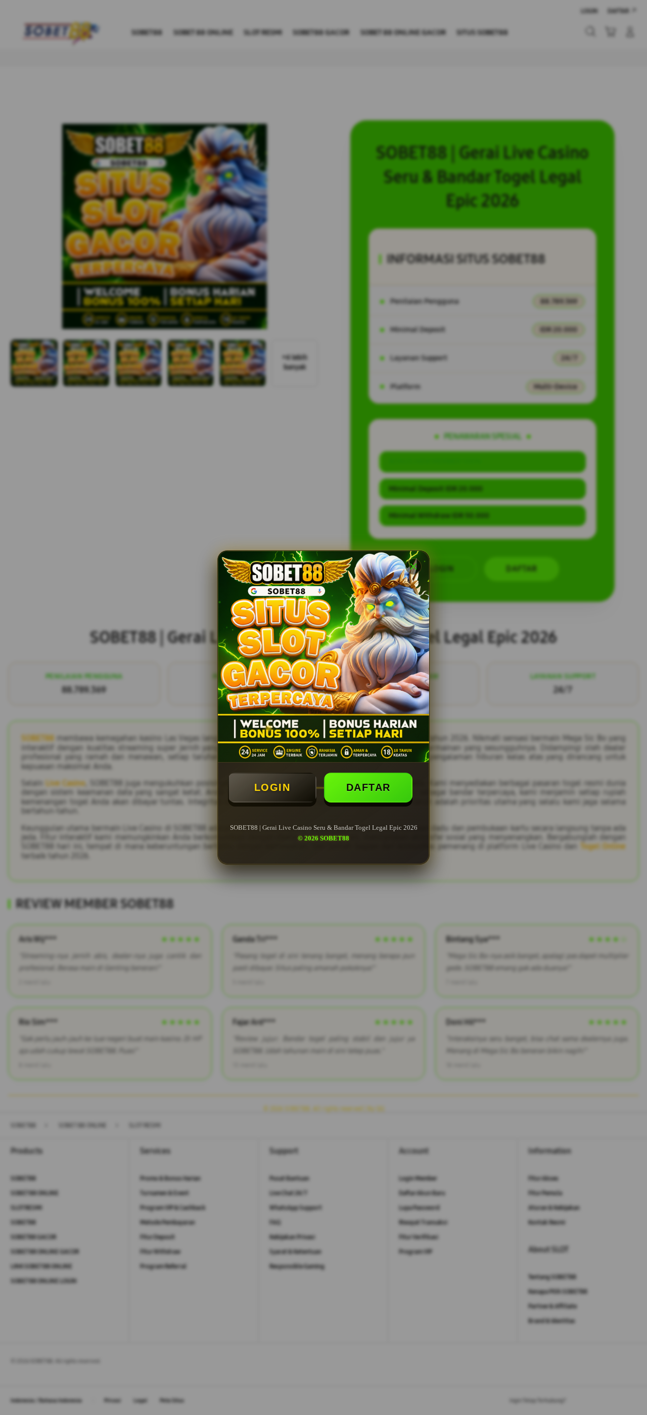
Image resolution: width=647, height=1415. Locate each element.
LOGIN (272, 787)
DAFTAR (368, 787)
